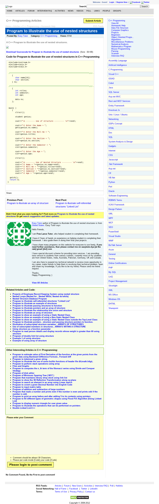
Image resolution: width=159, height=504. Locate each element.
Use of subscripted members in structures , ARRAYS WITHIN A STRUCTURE (49, 326)
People (106, 11)
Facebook (73, 489)
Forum (31, 11)
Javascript (113, 159)
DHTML (112, 304)
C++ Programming (30, 26)
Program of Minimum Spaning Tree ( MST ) (33, 375)
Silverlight (113, 286)
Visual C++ (114, 74)
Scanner (115, 53)
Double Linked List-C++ (24, 408)
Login (111, 2)
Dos (110, 132)
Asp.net (112, 168)
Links (97, 11)
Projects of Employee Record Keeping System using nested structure (46, 294)
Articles (20, 11)
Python (112, 182)
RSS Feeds (98, 26)
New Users (77, 486)
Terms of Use (61, 491)
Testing (112, 259)
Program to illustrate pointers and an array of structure (39, 308)
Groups (117, 11)
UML (111, 213)
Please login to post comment (30, 464)
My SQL (112, 272)
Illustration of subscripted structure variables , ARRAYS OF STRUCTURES (48, 324)
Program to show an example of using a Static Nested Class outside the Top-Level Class (55, 320)
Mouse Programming (120, 49)
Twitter (84, 489)
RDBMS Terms (115, 200)
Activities (60, 11)
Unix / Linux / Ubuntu (118, 114)
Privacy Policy (76, 491)
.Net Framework (116, 164)
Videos (79, 11)
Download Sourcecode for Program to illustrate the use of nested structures (42, 52)
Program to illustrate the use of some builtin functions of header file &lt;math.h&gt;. (53, 361)
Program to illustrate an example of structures (35, 303)
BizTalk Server (115, 245)
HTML (111, 128)
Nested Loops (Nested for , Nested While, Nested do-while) (40, 296)
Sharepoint (113, 308)
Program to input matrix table (27, 387)
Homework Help (48, 26)
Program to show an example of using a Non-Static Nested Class (44, 317)
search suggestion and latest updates (41, 216)
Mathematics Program (121, 46)
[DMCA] (79, 498)
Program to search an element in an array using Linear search (42, 382)
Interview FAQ (44, 11)
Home (9, 11)
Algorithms (116, 39)
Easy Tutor (23, 36)
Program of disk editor (23, 373)
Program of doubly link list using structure (33, 336)
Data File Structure (119, 28)
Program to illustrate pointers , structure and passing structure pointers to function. (53, 322)
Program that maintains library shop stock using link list (40, 378)
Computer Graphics (120, 30)
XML (111, 290)
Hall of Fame (60, 489)
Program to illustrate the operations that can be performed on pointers (46, 406)
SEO (111, 227)
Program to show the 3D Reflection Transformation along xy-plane (44, 380)
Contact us (90, 491)
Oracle (111, 191)
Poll (88, 11)
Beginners (115, 35)
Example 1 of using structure (26, 338)
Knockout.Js (114, 110)
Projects (115, 32)
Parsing (114, 51)
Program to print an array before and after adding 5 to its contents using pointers (52, 396)
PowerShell (114, 232)
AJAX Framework (116, 204)
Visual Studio (114, 236)
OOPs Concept (115, 123)
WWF (111, 241)
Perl (110, 186)
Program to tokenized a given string (30, 359)
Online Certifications (118, 263)
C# (110, 173)
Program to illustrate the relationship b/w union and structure (42, 310)
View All (114, 23)
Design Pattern (115, 209)
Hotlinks (119, 486)
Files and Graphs (21, 366)
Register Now (121, 2)
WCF (111, 222)
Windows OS (114, 299)
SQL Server (114, 92)
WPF (111, 218)
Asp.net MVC (115, 96)
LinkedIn (94, 489)
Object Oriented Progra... (122, 37)
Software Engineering (118, 195)
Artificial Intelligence (118, 65)
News (70, 11)
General (112, 254)
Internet (112, 150)
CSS (111, 155)
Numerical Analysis (120, 44)
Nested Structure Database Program (30, 299)
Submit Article (93, 20)
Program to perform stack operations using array (36, 364)
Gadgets (112, 146)
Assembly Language (118, 60)
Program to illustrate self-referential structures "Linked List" (41, 301)
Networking (113, 119)
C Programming (116, 69)
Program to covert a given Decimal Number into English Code (42, 385)
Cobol (111, 83)
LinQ (111, 277)
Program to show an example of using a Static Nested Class (41, 315)
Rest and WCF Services (119, 101)
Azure (111, 250)
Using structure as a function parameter (32, 329)
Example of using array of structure (30, 340)
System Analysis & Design (121, 141)
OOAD (111, 78)
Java (111, 87)
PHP (111, 268)
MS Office (113, 295)
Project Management (118, 281)
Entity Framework (116, 105)
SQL (111, 137)
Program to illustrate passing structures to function (37, 306)
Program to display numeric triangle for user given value (40, 403)
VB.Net (112, 177)
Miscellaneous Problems (122, 42)
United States (38, 225)
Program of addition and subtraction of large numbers (39, 389)
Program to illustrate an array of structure (27, 203)
